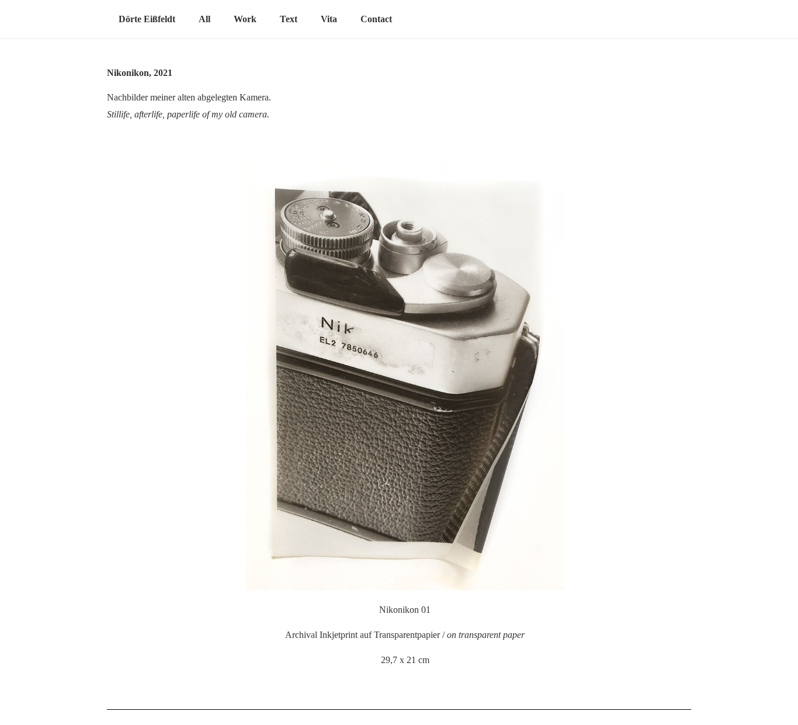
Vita (329, 19)
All (204, 19)
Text (288, 19)
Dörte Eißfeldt (147, 19)
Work (245, 19)
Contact (376, 19)
